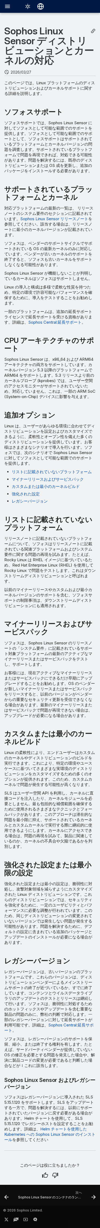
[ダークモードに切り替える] (27, 6)
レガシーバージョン (30, 501)
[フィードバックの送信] (35, 1220)
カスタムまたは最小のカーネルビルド (46, 486)
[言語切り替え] (40, 6)
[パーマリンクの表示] (93, 31)
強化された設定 (26, 493)
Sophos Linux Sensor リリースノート (54, 218)
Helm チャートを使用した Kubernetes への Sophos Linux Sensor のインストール (49, 1134)
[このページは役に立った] (45, 1175)
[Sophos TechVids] (25, 1220)
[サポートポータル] (16, 1220)
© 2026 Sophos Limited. (23, 1210)
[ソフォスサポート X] (6, 1220)
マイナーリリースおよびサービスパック (48, 479)
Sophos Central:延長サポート (55, 322)
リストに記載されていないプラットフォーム (52, 471)
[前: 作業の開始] (6, 1196)
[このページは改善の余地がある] (55, 1175)
